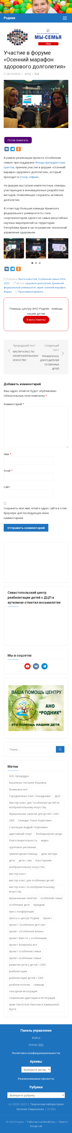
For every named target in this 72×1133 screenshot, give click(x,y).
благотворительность (23, 840)
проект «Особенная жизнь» (26, 931)
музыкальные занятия (23, 898)
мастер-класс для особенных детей (31, 880)
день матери (49, 853)
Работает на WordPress (41, 1121)
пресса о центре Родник (24, 918)
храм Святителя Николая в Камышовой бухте (34, 1007)
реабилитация (18, 971)
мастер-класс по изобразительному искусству (31, 889)
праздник (39, 904)
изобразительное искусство (27, 867)
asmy (28, 74)
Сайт (7, 487)
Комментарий (14, 404)
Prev (8, 248)
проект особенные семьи (25, 958)
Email (8, 470)
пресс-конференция (21, 911)
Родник (9, 18)
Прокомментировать (31, 291)
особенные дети (19, 904)
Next (63, 248)
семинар (39, 984)
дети (12, 860)
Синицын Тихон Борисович (35, 820)
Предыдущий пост (25, 353)
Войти (36, 1038)
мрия (40, 287)
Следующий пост (49, 357)
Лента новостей (27, 279)
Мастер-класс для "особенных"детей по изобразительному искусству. (34, 805)
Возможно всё (18, 789)
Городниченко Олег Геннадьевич (30, 796)
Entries (36, 1044)
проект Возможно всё (23, 944)
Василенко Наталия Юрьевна (27, 782)
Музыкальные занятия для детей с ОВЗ (34, 814)
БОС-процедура (19, 776)
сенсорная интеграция (23, 991)
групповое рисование (22, 847)
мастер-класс (17, 873)
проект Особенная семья (25, 951)
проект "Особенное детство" (27, 924)
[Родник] (36, 6)
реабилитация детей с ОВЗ (26, 978)
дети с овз (25, 860)
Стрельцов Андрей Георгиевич (28, 827)
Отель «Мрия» (29, 177)
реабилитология (19, 984)
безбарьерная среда (49, 833)
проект (47, 918)
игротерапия (43, 860)
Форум (8, 291)
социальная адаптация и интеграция (32, 998)
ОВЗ (11, 820)
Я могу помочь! (36, 319)
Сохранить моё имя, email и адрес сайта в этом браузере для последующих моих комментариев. (35, 513)
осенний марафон (55, 287)
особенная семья (51, 898)
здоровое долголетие (38, 283)
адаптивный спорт (20, 833)
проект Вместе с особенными (28, 938)
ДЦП (57, 796)
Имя (7, 454)
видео (45, 840)
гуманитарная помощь (23, 853)
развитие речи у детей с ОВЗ (27, 964)
